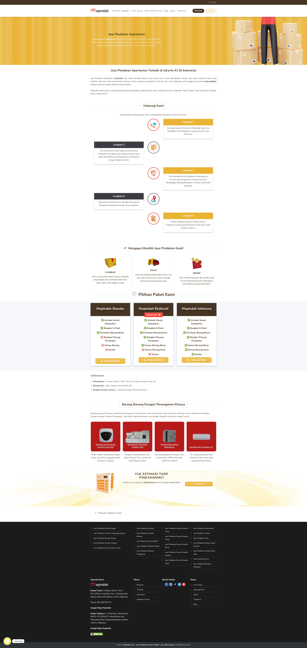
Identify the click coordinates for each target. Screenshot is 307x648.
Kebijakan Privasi (143, 599)
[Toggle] (95, 513)
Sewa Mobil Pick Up (153, 10)
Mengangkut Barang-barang (178, 182)
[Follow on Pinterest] (184, 585)
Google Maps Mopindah (101, 608)
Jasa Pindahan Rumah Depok (148, 546)
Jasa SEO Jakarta (167, 645)
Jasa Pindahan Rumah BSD (147, 541)
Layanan (125, 10)
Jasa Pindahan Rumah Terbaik (147, 645)
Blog (166, 10)
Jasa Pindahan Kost (200, 538)
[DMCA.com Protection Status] (97, 633)
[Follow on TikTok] (175, 585)
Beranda (116, 10)
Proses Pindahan (178, 221)
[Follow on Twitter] (213, 2)
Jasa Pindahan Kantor (201, 533)
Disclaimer (141, 594)
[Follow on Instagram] (210, 2)
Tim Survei (104, 150)
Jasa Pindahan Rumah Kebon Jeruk (107, 548)
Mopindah (177, 90)
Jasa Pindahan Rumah (145, 528)
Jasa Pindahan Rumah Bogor (105, 528)
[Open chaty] (7, 641)
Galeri (173, 10)
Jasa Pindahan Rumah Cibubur (105, 543)
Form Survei (137, 10)
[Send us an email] (215, 2)
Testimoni (181, 10)
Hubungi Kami (198, 589)
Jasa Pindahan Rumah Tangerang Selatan (110, 533)
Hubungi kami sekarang (130, 114)
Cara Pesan (197, 585)
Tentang (140, 589)
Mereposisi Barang (107, 205)
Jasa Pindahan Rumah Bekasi (105, 538)
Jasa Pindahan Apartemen (203, 528)
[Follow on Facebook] (208, 2)
